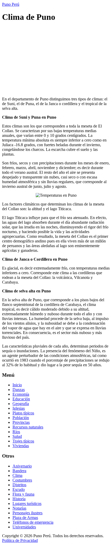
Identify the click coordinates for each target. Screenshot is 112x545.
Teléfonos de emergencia (33, 522)
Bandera (19, 471)
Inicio (17, 385)
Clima (17, 475)
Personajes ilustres (27, 513)
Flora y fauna (23, 494)
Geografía (21, 403)
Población (21, 417)
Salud (17, 436)
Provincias (21, 422)
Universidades (24, 527)
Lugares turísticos (27, 503)
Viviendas (21, 446)
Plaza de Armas (25, 517)
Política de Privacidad (20, 540)
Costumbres (22, 480)
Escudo (19, 489)
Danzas (19, 389)
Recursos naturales (28, 427)
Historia (19, 499)
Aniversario (22, 466)
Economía (21, 394)
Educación (21, 399)
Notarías (19, 508)
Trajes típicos (23, 441)
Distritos (19, 485)
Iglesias (19, 408)
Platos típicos (23, 413)
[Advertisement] (56, 60)
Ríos (16, 431)
